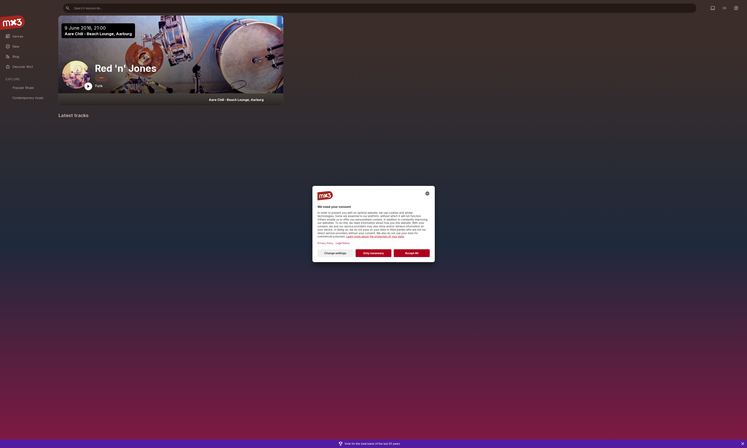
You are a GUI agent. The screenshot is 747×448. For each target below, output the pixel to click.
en (724, 8)
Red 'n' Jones (126, 68)
